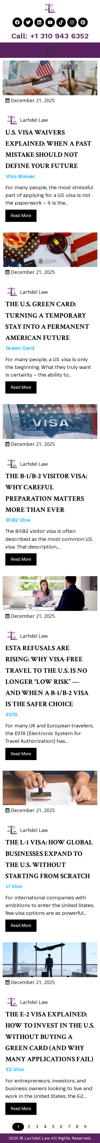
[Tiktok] (61, 22)
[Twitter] (28, 22)
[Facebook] (17, 22)
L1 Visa (14, 886)
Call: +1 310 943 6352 (50, 36)
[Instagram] (72, 22)
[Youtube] (50, 22)
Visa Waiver (20, 176)
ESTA (12, 714)
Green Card (20, 348)
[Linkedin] (39, 22)
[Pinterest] (83, 22)
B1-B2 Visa (18, 520)
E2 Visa (15, 1069)
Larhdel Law (34, 120)
